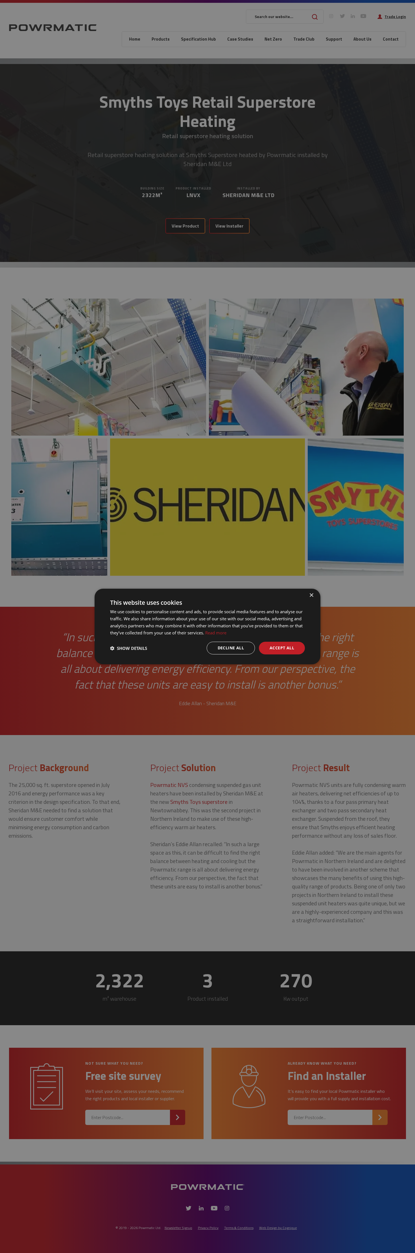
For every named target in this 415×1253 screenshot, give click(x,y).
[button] (128, 648)
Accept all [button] (282, 647)
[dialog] (207, 626)
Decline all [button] (231, 647)
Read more (215, 633)
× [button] (311, 595)
